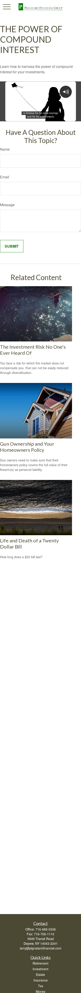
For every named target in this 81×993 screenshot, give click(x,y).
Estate (40, 974)
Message (7, 204)
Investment (40, 969)
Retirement (40, 963)
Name (5, 149)
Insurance (41, 980)
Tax (40, 986)
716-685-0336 (46, 929)
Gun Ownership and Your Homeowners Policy (27, 447)
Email (4, 177)
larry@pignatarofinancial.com (40, 948)
